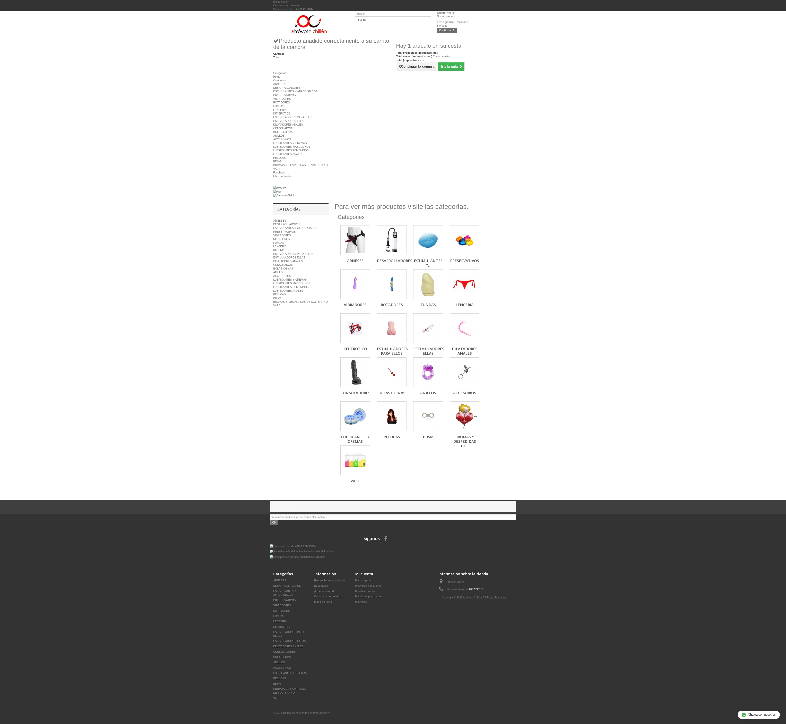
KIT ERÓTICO (281, 113)
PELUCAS (279, 157)
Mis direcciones (365, 591)
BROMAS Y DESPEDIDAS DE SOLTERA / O (300, 165)
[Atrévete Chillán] (311, 24)
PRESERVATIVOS (284, 95)
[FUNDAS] (428, 284)
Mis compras (363, 580)
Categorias (279, 80)
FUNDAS (278, 106)
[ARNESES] (355, 240)
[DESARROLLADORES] (392, 240)
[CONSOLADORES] (355, 372)
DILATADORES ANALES (288, 124)
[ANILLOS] (428, 372)
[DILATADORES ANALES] (464, 328)
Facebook (279, 172)
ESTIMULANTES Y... (428, 263)
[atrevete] (279, 187)
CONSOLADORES (284, 128)
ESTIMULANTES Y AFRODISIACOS (295, 91)
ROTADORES (281, 102)
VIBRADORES (282, 98)
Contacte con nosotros (286, 5)
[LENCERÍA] (464, 284)
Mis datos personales (368, 596)
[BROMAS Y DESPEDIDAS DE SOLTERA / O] (464, 416)
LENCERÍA (280, 109)
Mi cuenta (364, 573)
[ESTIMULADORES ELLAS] (428, 328)
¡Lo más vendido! (325, 591)
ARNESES (279, 84)
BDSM (277, 161)
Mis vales (361, 601)
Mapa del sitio (323, 601)
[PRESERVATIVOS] (464, 240)
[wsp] (277, 191)
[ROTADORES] (392, 284)
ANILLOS (279, 135)
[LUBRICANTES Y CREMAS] (355, 416)
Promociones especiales (329, 580)
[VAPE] (355, 460)
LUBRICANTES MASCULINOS (291, 146)
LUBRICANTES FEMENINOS (291, 150)
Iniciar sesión (281, 1)
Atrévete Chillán (472, 597)
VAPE (276, 168)
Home (276, 76)
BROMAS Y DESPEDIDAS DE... (464, 441)
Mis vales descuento (368, 585)
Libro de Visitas (282, 176)
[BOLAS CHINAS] (392, 372)
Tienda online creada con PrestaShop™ (306, 712)
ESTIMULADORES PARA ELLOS (293, 117)
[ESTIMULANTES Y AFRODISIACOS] (428, 240)
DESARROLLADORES (286, 87)
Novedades (321, 585)
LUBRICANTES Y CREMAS (290, 143)
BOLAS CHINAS (283, 132)
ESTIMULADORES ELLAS (289, 120)
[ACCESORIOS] (464, 372)
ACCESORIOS (282, 139)
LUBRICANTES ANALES (288, 154)
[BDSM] (428, 416)
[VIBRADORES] (355, 284)
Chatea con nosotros (762, 714)
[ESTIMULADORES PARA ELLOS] (392, 328)
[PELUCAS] (392, 416)
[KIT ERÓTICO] (355, 328)
